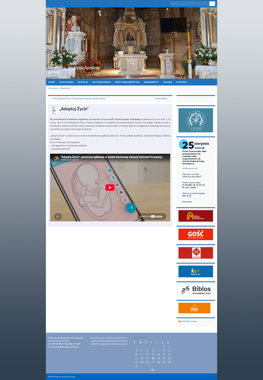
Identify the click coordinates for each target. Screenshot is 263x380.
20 (153, 358)
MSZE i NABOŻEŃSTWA (127, 82)
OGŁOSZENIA (66, 82)
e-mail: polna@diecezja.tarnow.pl (63, 347)
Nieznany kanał (189, 321)
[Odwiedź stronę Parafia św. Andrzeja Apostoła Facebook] (49, 3)
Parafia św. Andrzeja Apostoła (74, 67)
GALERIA (167, 82)
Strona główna (53, 88)
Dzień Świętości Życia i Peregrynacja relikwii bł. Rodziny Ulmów (79, 98)
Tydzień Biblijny (161, 98)
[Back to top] (256, 373)
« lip (152, 369)
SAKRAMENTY (151, 82)
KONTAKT (181, 82)
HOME (51, 82)
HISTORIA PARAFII (101, 82)
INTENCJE (83, 82)
